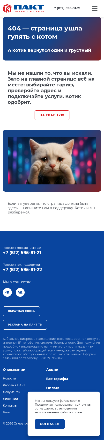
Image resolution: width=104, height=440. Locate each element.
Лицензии (10, 399)
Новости (9, 378)
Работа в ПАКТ (14, 385)
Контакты (10, 405)
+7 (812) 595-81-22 (22, 269)
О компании (14, 369)
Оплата (52, 388)
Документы (11, 392)
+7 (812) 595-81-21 (22, 252)
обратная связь (21, 311)
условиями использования (56, 410)
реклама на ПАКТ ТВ (25, 324)
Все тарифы (57, 379)
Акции (52, 369)
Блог (6, 412)
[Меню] (94, 8)
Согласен (50, 424)
